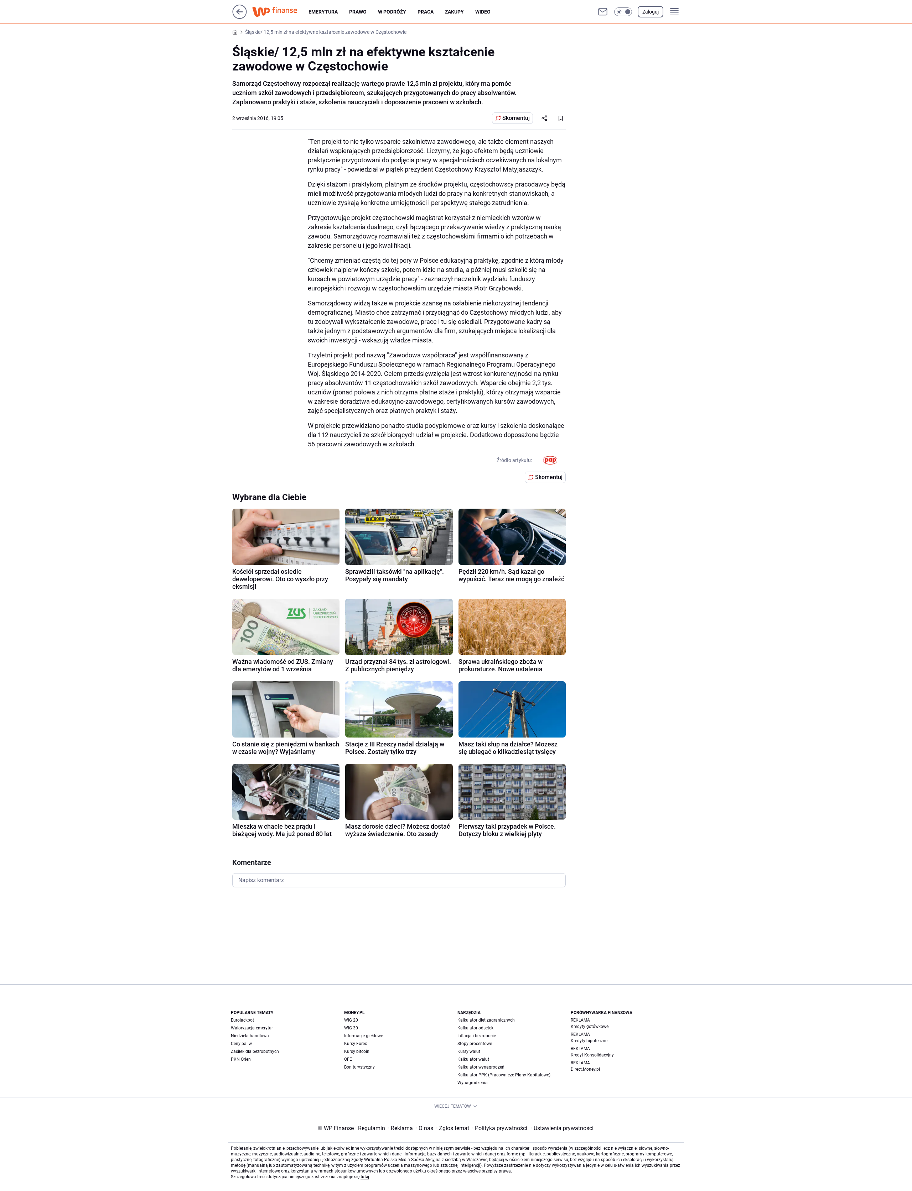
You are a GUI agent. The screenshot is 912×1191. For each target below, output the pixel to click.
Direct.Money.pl (585, 1069)
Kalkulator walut (473, 1059)
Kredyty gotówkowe (589, 1026)
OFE (348, 1059)
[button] (623, 11)
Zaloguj (650, 12)
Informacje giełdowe (363, 1035)
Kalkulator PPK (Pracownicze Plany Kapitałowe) (503, 1074)
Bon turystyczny (359, 1067)
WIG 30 (351, 1027)
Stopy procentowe (474, 1043)
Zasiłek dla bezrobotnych (255, 1051)
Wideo (483, 12)
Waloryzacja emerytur (252, 1027)
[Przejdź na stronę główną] (239, 17)
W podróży (392, 12)
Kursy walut (468, 1051)
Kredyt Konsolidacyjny (592, 1055)
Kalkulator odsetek (475, 1027)
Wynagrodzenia (472, 1082)
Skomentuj (516, 118)
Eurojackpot (242, 1020)
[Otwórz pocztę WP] (602, 11)
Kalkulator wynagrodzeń (480, 1067)
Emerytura (323, 12)
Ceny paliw (241, 1043)
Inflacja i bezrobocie (476, 1035)
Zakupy (454, 12)
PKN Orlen (241, 1059)
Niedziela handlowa (250, 1035)
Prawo (358, 12)
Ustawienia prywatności (562, 1128)
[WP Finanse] (280, 11)
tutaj (365, 1176)
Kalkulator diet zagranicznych (486, 1020)
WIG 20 (351, 1020)
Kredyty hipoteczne (589, 1040)
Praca (426, 12)
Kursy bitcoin (356, 1051)
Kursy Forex (355, 1043)
